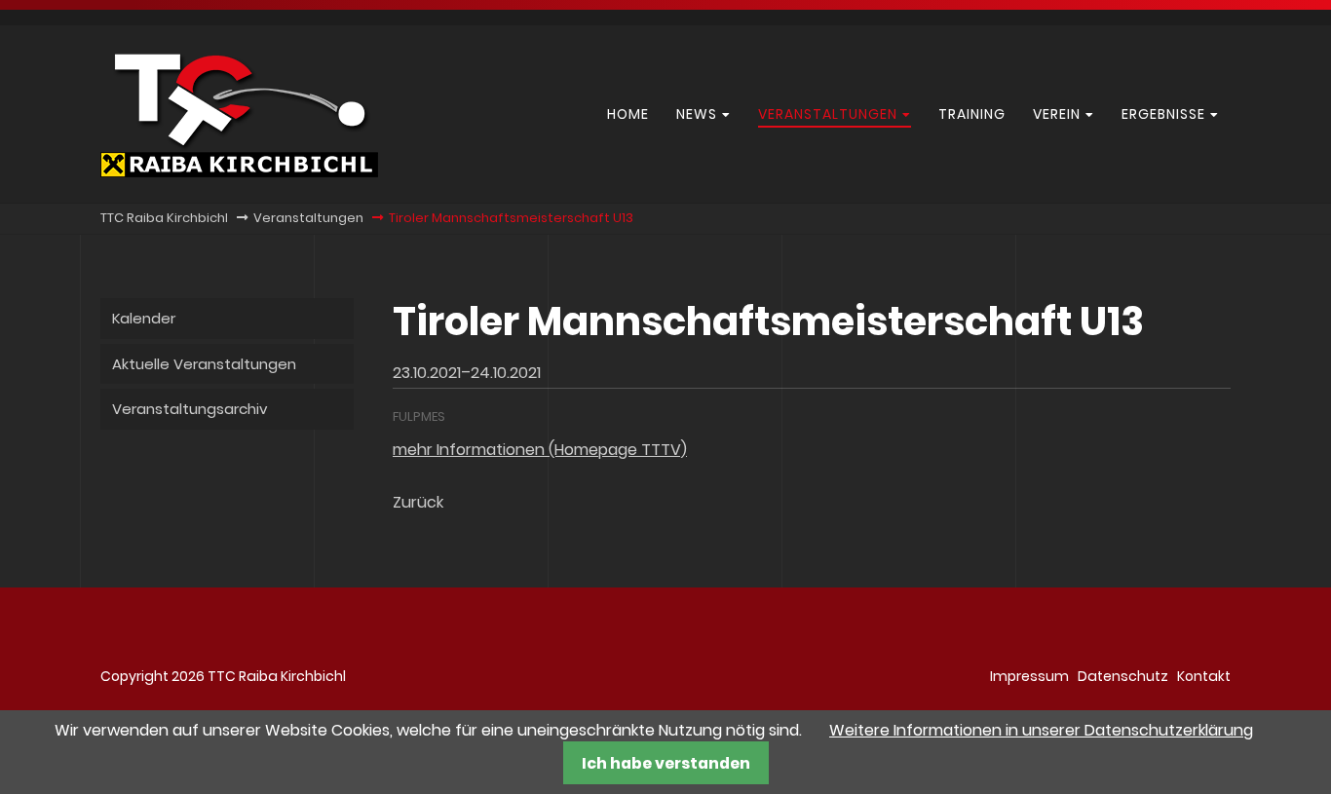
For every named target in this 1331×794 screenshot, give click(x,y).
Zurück (418, 502)
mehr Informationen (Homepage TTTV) (540, 449)
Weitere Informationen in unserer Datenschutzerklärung (1041, 730)
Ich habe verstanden (666, 763)
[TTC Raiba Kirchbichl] (239, 172)
